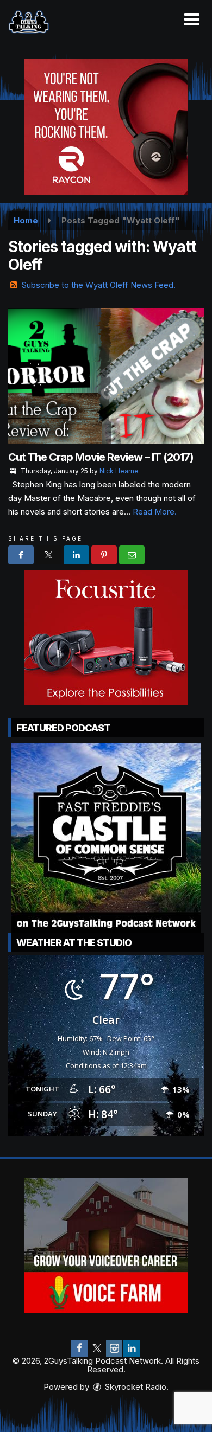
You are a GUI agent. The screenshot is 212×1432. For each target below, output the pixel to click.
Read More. (155, 511)
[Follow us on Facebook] (79, 1348)
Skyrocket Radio (134, 1387)
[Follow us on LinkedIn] (131, 1348)
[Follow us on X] (97, 1348)
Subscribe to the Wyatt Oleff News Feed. (99, 285)
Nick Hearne (119, 471)
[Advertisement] (106, 127)
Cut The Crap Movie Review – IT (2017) (101, 457)
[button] (191, 19)
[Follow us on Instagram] (114, 1348)
